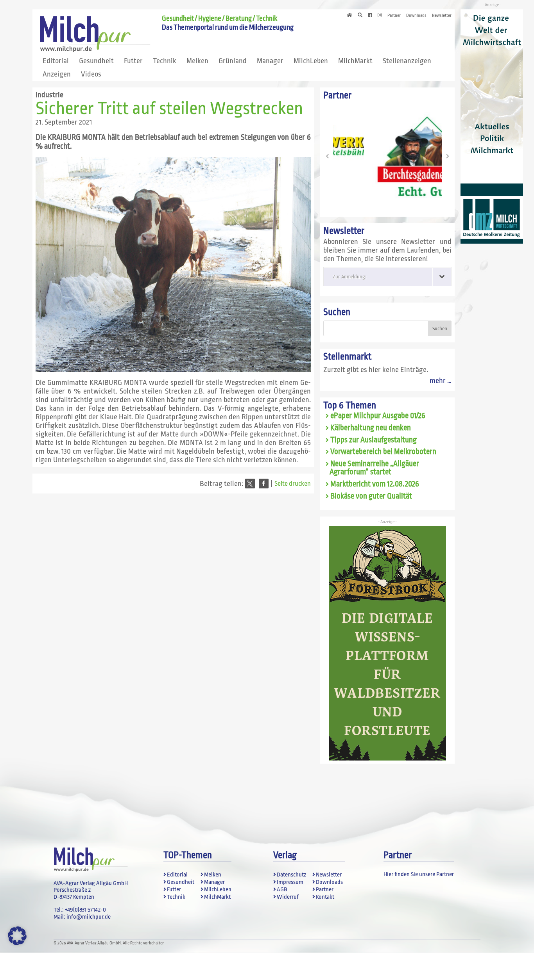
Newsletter (442, 15)
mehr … (441, 380)
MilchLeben (311, 61)
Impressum (290, 882)
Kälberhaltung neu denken (370, 428)
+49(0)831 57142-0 (85, 910)
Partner (394, 15)
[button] (250, 483)
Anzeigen (57, 74)
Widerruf (288, 897)
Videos (91, 74)
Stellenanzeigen (407, 61)
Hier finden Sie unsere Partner (418, 874)
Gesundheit (96, 61)
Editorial (56, 61)
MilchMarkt (355, 61)
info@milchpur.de (88, 917)
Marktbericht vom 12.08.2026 (374, 484)
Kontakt (325, 897)
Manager (270, 61)
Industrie (49, 95)
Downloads (416, 15)
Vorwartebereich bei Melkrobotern (383, 451)
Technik (164, 61)
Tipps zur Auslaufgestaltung (373, 440)
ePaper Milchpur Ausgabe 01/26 (377, 415)
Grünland (233, 61)
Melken (197, 61)
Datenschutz (291, 874)
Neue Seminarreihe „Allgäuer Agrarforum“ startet (374, 468)
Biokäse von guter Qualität (371, 496)
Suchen (336, 312)
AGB (282, 889)
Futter (133, 61)
